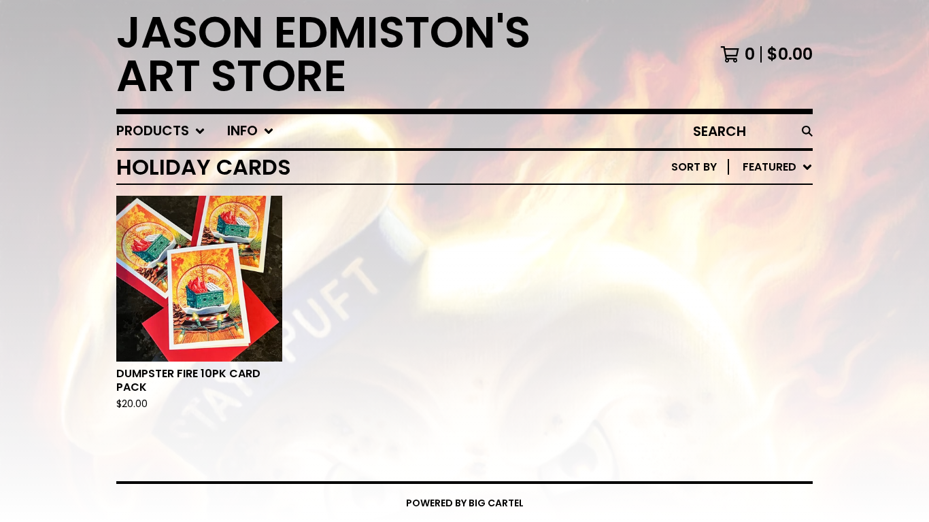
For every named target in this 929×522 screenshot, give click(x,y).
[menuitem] (160, 131)
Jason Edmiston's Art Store (323, 54)
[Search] (807, 131)
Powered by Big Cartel (465, 503)
